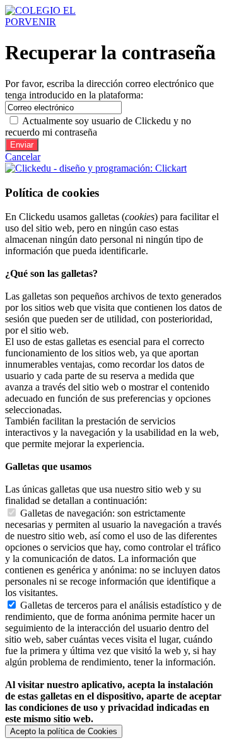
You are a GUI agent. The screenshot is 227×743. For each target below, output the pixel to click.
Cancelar (22, 156)
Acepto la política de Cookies (63, 731)
